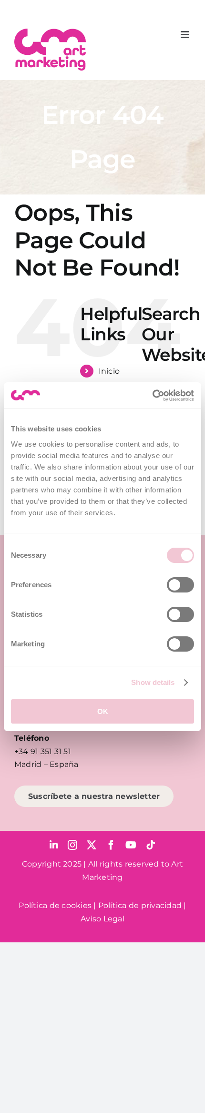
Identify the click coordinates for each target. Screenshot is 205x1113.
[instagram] (72, 845)
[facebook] (111, 845)
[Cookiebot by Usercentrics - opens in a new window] (152, 395)
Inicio (109, 371)
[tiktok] (150, 845)
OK (102, 711)
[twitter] (91, 845)
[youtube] (130, 845)
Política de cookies (55, 905)
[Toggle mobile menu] (186, 35)
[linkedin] (54, 845)
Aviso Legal (102, 918)
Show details (152, 682)
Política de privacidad (140, 905)
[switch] (180, 584)
